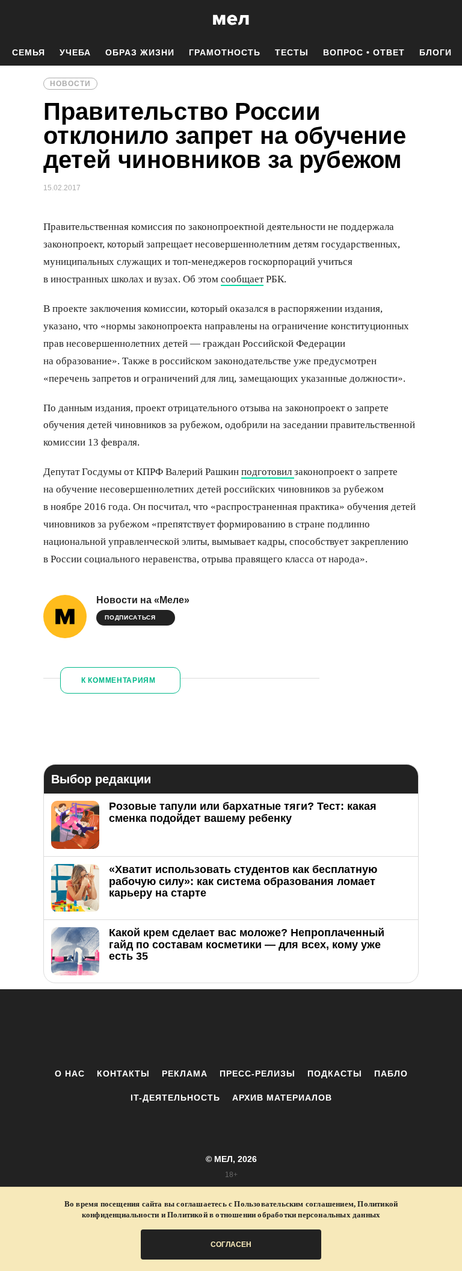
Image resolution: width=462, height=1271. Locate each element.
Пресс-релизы (257, 1073)
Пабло (391, 1073)
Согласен (231, 1244)
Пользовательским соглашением (294, 1203)
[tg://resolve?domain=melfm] (132, 1028)
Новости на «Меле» (142, 600)
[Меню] (444, 20)
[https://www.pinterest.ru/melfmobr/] (264, 1028)
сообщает (242, 279)
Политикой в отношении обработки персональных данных (273, 1214)
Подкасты (334, 1073)
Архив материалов (282, 1097)
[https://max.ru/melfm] (330, 1028)
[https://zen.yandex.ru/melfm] (165, 1028)
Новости (70, 83)
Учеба (75, 52)
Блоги (435, 52)
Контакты (123, 1073)
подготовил (267, 471)
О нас (70, 1073)
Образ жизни (139, 52)
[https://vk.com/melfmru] (198, 1028)
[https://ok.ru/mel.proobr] (297, 1028)
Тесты (292, 52)
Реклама (185, 1073)
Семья (28, 52)
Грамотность (224, 52)
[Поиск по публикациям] (12, 20)
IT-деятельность (175, 1097)
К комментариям (118, 680)
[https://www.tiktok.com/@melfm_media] (231, 1028)
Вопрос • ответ (364, 52)
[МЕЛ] (231, 19)
